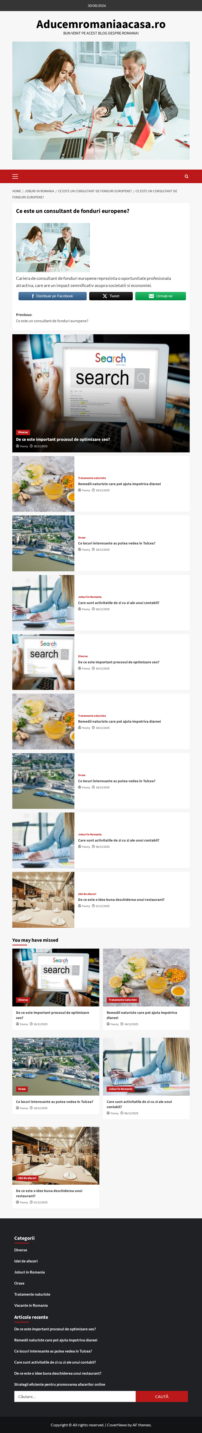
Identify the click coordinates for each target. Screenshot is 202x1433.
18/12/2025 (103, 550)
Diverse (23, 432)
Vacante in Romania (31, 1305)
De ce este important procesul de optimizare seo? (63, 439)
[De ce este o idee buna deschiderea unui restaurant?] (43, 899)
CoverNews (117, 1424)
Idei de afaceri (87, 894)
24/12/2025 (103, 490)
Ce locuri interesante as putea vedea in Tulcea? (116, 543)
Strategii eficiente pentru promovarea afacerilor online (59, 1384)
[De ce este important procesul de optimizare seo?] (101, 393)
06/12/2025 (103, 609)
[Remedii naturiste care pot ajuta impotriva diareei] (43, 484)
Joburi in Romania (89, 597)
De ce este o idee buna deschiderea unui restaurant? (121, 899)
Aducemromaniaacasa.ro (101, 24)
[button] (17, 176)
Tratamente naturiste (92, 478)
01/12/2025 (103, 906)
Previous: (52, 318)
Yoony (24, 446)
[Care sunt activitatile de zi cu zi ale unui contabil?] (43, 603)
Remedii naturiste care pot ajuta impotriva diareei (119, 484)
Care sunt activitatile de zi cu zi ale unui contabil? (118, 602)
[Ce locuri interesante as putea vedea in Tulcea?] (43, 543)
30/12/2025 (41, 446)
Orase (81, 538)
